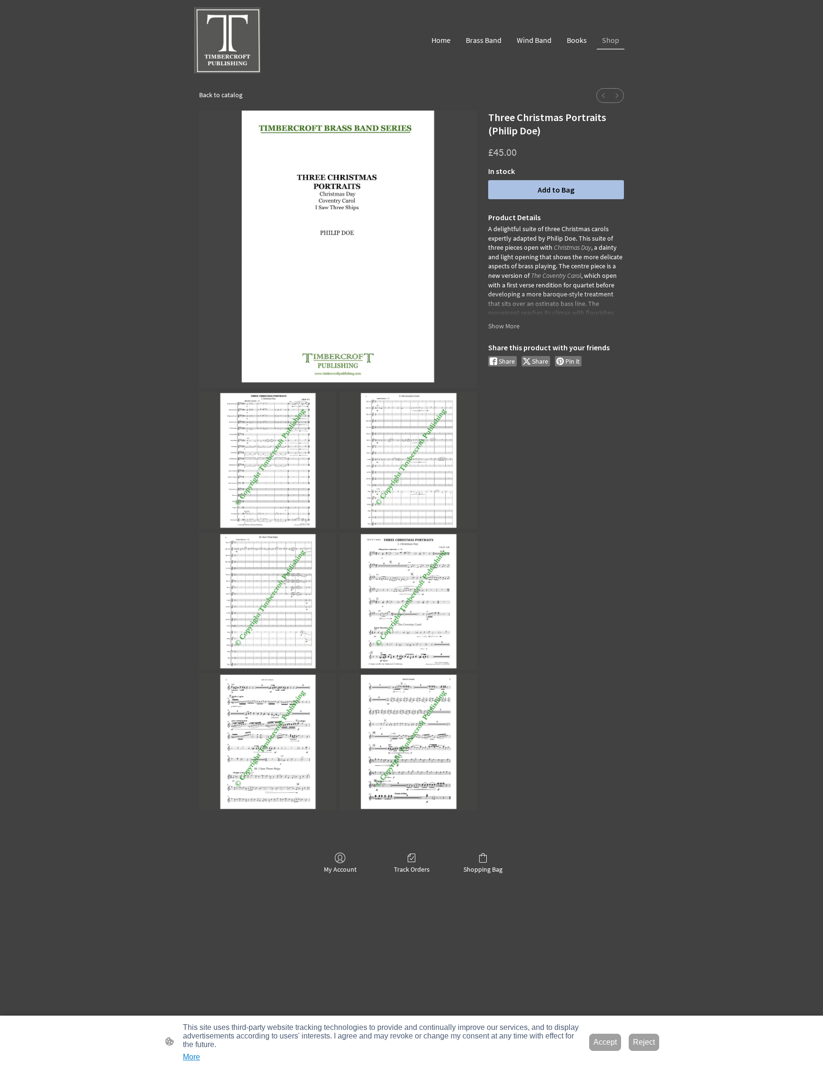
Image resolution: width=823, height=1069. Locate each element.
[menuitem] (603, 95)
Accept (605, 1042)
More (191, 1057)
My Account (340, 869)
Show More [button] (504, 326)
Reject (644, 1042)
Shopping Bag (482, 869)
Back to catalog (220, 95)
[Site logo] (227, 40)
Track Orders (412, 869)
